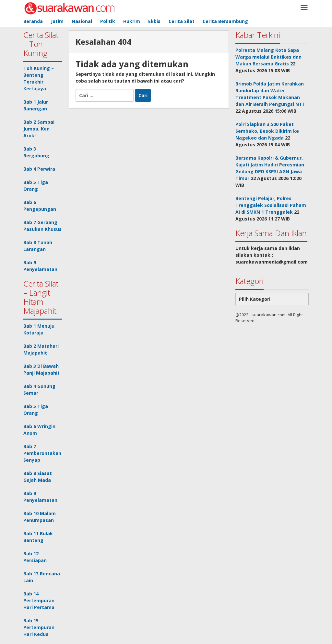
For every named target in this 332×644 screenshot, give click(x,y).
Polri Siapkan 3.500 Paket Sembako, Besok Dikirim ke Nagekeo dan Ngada (267, 131)
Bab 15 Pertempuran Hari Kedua (38, 627)
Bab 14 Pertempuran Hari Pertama (38, 600)
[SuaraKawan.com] (69, 8)
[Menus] (304, 7)
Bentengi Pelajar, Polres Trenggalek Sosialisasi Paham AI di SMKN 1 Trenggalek (270, 205)
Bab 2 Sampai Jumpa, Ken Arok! (38, 129)
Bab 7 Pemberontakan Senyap (42, 453)
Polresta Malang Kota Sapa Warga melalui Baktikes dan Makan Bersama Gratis (268, 57)
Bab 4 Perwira (39, 169)
